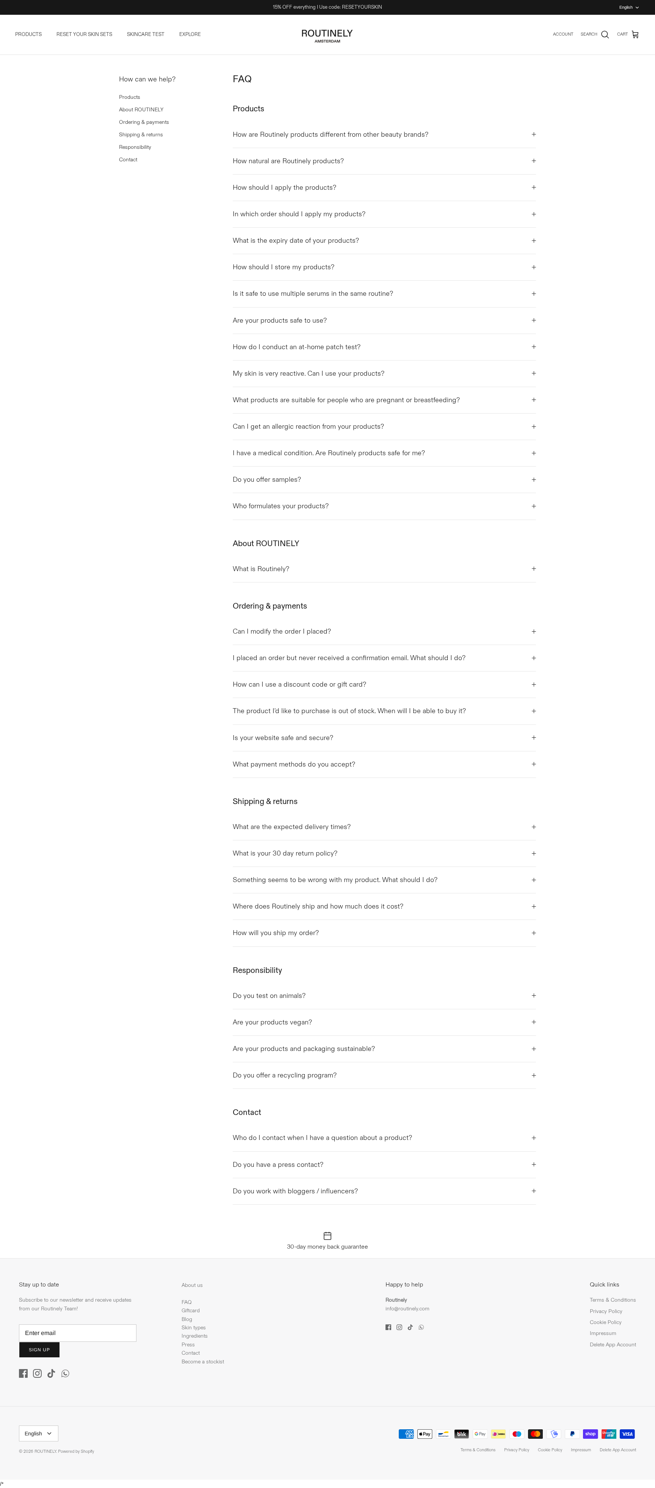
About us (192, 1285)
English (626, 7)
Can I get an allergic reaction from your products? (308, 426)
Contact (128, 159)
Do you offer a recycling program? (285, 1075)
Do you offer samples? (267, 479)
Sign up (39, 1349)
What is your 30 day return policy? (285, 853)
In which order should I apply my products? (299, 214)
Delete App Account (613, 1344)
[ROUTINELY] (327, 34)
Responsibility (135, 147)
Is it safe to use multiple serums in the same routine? (313, 293)
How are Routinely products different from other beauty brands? (330, 134)
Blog (187, 1319)
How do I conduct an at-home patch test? (296, 347)
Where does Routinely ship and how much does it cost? (318, 906)
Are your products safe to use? (280, 320)
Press (188, 1344)
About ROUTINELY (141, 109)
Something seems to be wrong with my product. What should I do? (335, 880)
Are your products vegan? (272, 1022)
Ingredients (195, 1336)
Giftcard (191, 1310)
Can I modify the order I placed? (282, 631)
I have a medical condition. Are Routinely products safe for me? (329, 453)
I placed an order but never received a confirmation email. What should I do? (349, 658)
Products (129, 97)
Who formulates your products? (281, 506)
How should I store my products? (283, 267)
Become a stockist (203, 1361)
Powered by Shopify (76, 1451)
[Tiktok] (51, 1373)
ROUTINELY (45, 1451)
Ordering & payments (144, 122)
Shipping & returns (141, 134)
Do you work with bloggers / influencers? (295, 1191)
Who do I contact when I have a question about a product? (322, 1138)
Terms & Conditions (613, 1300)
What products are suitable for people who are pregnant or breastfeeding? (346, 400)
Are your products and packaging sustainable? (304, 1049)
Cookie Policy (606, 1322)
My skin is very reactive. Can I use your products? (308, 373)
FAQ (187, 1302)
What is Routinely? (261, 569)
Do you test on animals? (269, 995)
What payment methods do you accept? (294, 764)
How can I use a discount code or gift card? (299, 684)
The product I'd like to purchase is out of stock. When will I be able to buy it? (349, 711)
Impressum (603, 1333)
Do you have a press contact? (278, 1164)
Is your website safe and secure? (283, 738)
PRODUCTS (28, 34)
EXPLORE (190, 34)
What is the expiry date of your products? (296, 240)
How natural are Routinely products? (288, 161)
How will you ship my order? (276, 933)
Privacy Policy (606, 1311)
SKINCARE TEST (146, 34)
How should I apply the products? (284, 187)
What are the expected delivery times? (292, 827)
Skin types (194, 1327)
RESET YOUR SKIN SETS (84, 34)
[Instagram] (37, 1373)
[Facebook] (23, 1373)
